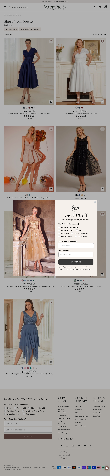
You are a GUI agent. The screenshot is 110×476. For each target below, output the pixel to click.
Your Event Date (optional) (67, 241)
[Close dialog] (95, 202)
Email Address (63, 250)
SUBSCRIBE (76, 262)
